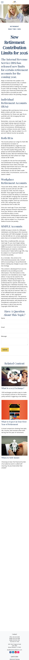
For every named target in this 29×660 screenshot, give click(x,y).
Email (3, 327)
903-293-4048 (16, 637)
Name (3, 318)
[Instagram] (18, 652)
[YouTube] (16, 652)
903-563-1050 (16, 640)
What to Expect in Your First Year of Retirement (14, 423)
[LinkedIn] (13, 652)
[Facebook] (10, 652)
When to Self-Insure (10, 457)
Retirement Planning (14, 659)
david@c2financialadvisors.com (14, 650)
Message (4, 336)
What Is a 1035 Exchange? (12, 388)
